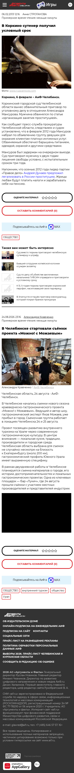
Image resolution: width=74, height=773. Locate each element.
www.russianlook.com (22, 90)
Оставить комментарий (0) (37, 210)
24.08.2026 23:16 (11, 317)
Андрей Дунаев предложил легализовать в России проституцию (32, 174)
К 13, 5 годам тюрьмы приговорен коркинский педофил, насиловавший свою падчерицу (41, 287)
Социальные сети (16, 635)
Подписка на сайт (16, 631)
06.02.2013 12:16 (11, 14)
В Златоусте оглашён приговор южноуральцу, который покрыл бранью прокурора (42, 298)
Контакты (40, 631)
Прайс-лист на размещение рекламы (30, 640)
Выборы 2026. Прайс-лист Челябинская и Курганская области (33, 655)
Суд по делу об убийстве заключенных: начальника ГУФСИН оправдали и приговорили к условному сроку (43, 277)
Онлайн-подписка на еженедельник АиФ (34, 626)
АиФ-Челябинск (44, 387)
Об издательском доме (20, 621)
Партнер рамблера (32, 756)
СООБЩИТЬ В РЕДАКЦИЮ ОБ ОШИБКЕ (28, 661)
